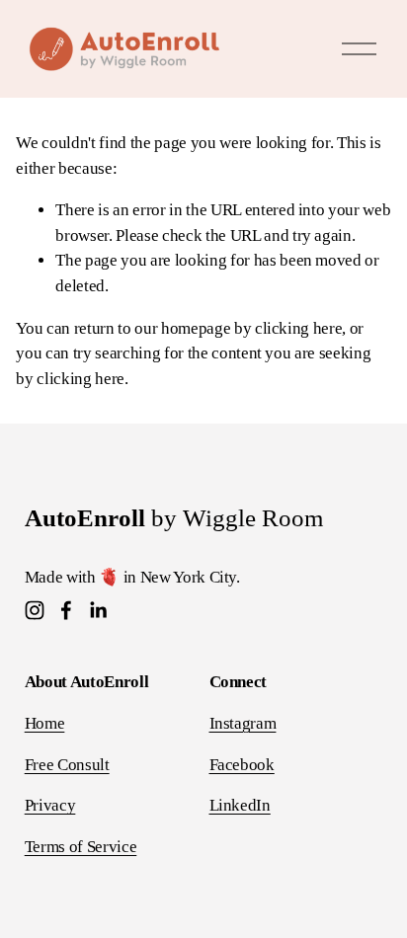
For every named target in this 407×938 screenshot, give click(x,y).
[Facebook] (66, 610)
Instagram (243, 723)
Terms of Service (81, 846)
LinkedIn (240, 805)
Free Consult (67, 764)
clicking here (299, 328)
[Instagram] (34, 610)
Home (45, 723)
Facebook (242, 764)
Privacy (50, 805)
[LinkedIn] (98, 610)
